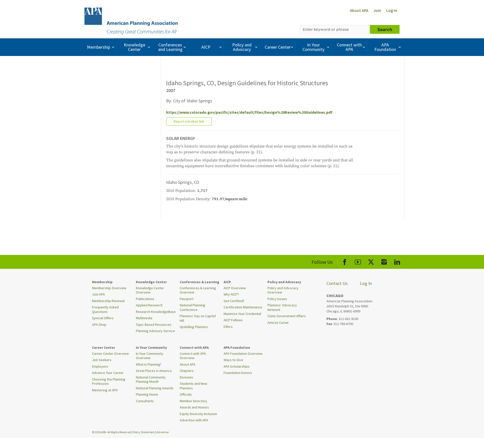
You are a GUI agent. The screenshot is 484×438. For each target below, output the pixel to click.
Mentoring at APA (105, 390)
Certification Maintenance (243, 307)
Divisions (186, 377)
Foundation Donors (238, 372)
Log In (391, 10)
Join (377, 10)
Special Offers (102, 318)
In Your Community (313, 47)
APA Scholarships (237, 366)
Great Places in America (154, 370)
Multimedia (144, 318)
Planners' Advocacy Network (282, 307)
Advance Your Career (108, 372)
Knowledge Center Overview (150, 290)
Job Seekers (101, 360)
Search (384, 29)
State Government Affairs (286, 316)
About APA (359, 10)
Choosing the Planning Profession (108, 381)
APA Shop (99, 324)
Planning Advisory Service (155, 331)
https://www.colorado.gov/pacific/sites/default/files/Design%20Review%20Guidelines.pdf (249, 112)
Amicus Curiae (278, 322)
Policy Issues (277, 299)
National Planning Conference (192, 307)
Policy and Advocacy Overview (282, 290)
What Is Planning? (148, 364)
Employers (100, 366)
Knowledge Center (134, 47)
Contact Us (337, 283)
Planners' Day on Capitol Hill (198, 318)
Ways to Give (233, 360)
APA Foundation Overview (243, 353)
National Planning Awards (154, 388)
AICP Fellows (233, 320)
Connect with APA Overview (193, 355)
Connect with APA (349, 47)
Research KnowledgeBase (156, 311)
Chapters (187, 370)
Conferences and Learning (170, 47)
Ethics (228, 326)
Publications (145, 299)
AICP (205, 47)
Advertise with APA (194, 420)
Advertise (163, 432)
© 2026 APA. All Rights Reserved (112, 432)
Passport (186, 299)
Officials (186, 394)
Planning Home (147, 394)
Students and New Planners (193, 385)
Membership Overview (109, 288)
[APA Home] (131, 20)
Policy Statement (144, 432)
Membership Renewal (108, 301)
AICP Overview (235, 288)
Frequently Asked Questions (105, 309)
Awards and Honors (194, 407)
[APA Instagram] (384, 261)
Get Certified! (234, 301)
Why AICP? (231, 294)
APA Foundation (385, 47)
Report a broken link (189, 121)
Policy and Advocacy (242, 47)
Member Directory (193, 401)
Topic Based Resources (153, 324)
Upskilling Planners (194, 327)
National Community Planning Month (151, 379)
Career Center (278, 47)
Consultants (145, 401)
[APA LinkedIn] (397, 261)
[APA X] (371, 261)
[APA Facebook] (345, 261)
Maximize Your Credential (242, 313)
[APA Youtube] (358, 261)
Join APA (98, 294)
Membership (98, 47)
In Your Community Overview (149, 355)
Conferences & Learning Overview (198, 290)
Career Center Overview (110, 353)
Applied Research (149, 305)
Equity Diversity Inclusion (198, 414)
